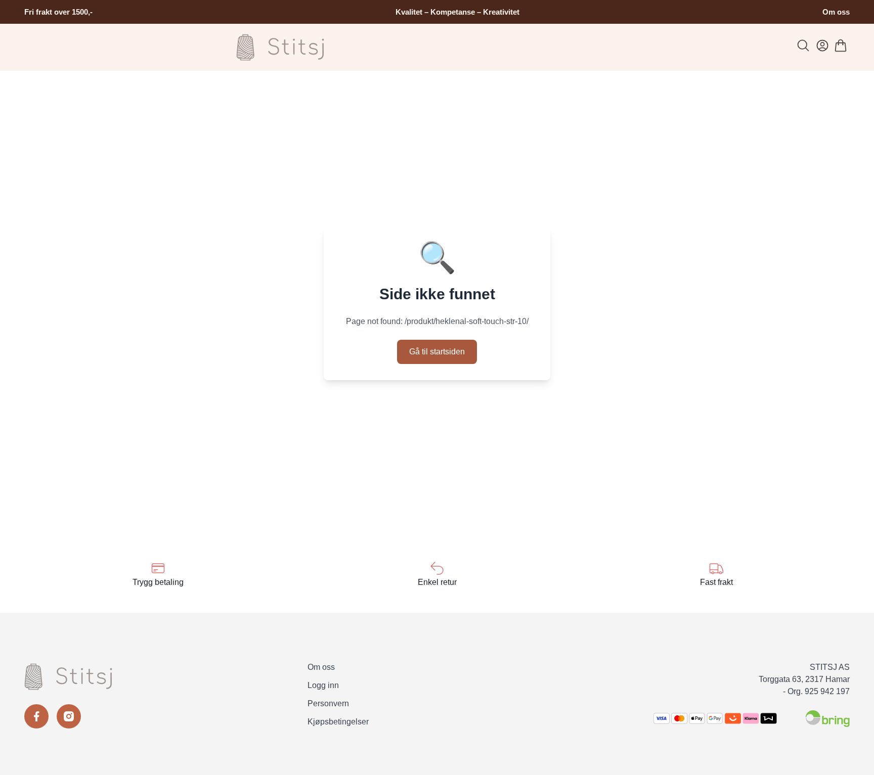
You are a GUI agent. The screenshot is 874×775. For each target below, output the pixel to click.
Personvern (328, 703)
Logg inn (323, 685)
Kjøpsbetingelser (338, 721)
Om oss (836, 12)
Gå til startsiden (437, 351)
